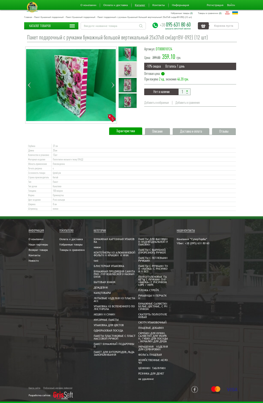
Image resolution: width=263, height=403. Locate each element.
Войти (231, 5)
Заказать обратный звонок (178, 29)
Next (113, 85)
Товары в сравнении (72, 250)
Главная (28, 17)
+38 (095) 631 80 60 (197, 243)
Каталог (140, 5)
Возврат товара (38, 250)
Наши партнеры (38, 244)
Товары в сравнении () (209, 13)
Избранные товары (70, 244)
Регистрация (215, 5)
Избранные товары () (182, 13)
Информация (180, 5)
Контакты (158, 5)
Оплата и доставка (115, 5)
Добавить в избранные (156, 102)
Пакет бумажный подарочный (49, 17)
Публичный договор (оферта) (57, 388)
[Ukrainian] (235, 13)
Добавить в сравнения (187, 102)
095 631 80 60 (175, 24)
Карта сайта (34, 388)
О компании (88, 5)
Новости (34, 260)
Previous (29, 85)
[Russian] (227, 13)
